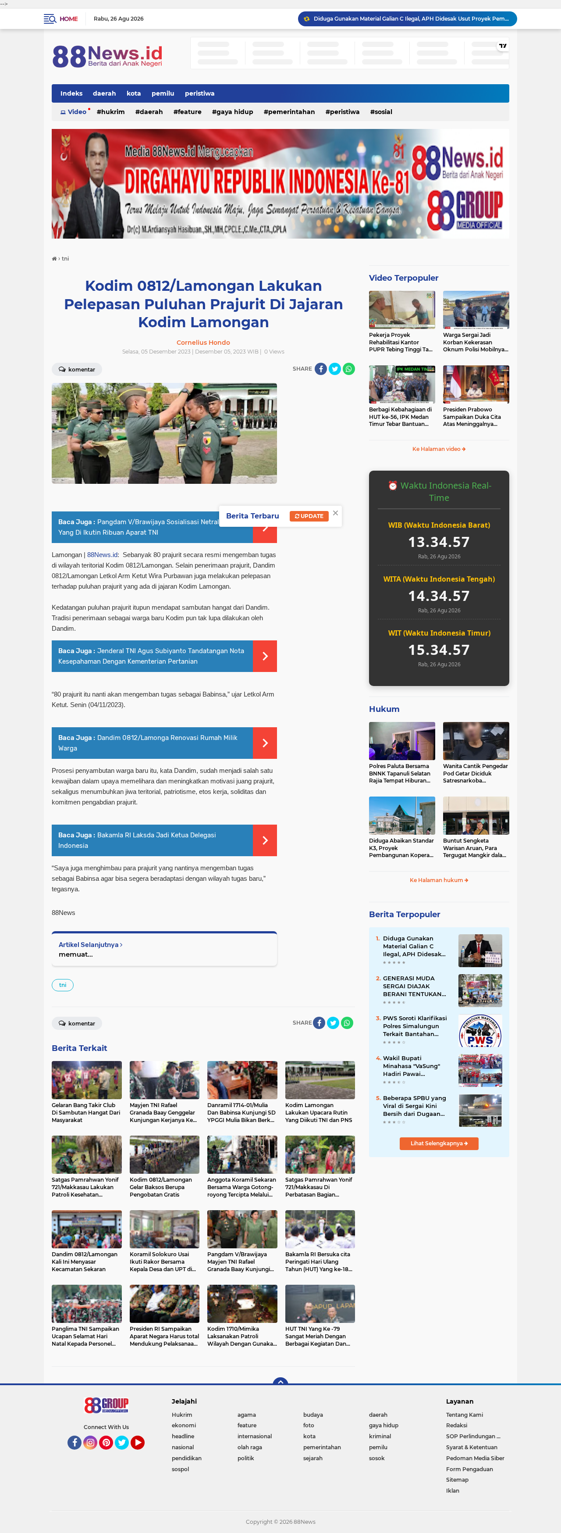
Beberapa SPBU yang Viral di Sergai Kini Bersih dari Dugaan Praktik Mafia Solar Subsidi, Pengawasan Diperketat (414, 1106)
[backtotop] (280, 1385)
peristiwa (200, 93)
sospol (180, 1469)
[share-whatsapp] (349, 369)
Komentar (81, 369)
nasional (183, 1447)
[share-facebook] (321, 369)
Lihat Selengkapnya (437, 1143)
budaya (313, 1415)
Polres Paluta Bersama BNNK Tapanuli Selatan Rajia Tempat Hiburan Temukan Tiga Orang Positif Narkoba (399, 774)
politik (246, 1458)
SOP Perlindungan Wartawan (477, 1436)
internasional (255, 1436)
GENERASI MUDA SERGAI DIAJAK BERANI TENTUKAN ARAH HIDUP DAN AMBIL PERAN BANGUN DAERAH (412, 986)
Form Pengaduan (469, 1469)
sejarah (313, 1458)
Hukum (384, 709)
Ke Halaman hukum (437, 880)
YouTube (143, 1454)
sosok (377, 1458)
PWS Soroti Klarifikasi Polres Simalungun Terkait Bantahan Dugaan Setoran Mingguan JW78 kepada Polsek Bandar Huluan (416, 1026)
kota (134, 93)
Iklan (452, 1490)
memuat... (76, 954)
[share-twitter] (335, 369)
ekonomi (184, 1425)
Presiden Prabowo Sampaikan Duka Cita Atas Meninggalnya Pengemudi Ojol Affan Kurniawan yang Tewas (473, 417)
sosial (383, 112)
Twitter (126, 1454)
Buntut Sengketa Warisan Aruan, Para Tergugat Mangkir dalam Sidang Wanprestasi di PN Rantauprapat (475, 848)
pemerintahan (291, 112)
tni (62, 985)
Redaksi (456, 1425)
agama (247, 1415)
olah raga (250, 1447)
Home (69, 19)
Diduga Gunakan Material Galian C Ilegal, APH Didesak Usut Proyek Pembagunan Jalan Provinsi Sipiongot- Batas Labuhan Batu (411, 18)
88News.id (102, 554)
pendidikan (187, 1458)
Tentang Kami (464, 1415)
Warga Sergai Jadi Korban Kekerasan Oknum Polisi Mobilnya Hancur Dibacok (473, 343)
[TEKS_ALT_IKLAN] (280, 184)
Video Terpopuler (404, 278)
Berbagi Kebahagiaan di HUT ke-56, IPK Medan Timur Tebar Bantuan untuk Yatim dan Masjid (400, 417)
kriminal (380, 1436)
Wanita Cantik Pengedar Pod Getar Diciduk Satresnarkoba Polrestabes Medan (475, 774)
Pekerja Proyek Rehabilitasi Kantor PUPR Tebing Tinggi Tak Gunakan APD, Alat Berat (400, 343)
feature (190, 112)
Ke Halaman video (437, 449)
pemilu (163, 93)
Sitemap (457, 1479)
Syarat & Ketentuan (471, 1447)
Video (77, 112)
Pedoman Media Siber (475, 1458)
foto (308, 1425)
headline (183, 1436)
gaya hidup (235, 112)
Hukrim (113, 112)
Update (311, 516)
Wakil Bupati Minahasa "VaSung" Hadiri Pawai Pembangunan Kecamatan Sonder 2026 (411, 1066)
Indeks (71, 93)
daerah (104, 93)
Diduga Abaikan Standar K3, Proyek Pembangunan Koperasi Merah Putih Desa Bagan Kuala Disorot (401, 848)
